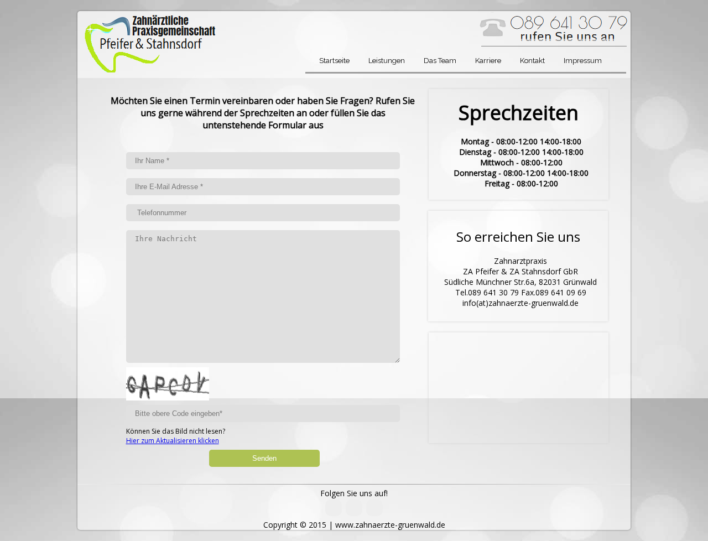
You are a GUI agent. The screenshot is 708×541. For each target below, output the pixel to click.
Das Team (440, 60)
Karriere (488, 60)
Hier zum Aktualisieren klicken (172, 440)
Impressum (583, 60)
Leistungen (386, 60)
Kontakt (532, 60)
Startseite (334, 60)
